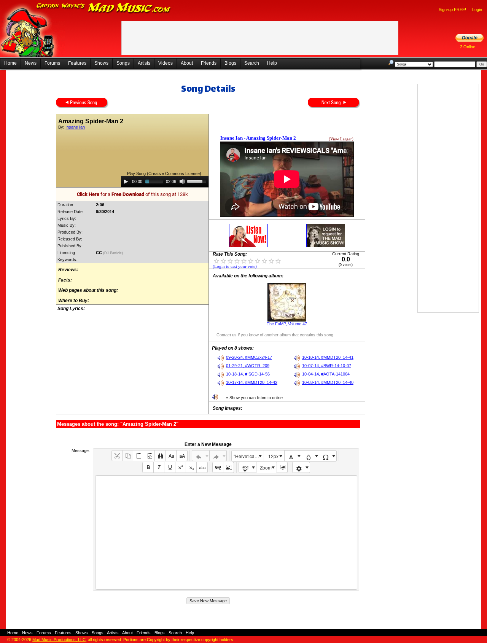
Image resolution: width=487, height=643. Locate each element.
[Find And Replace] (160, 455)
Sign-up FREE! (452, 9)
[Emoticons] (301, 467)
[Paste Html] (149, 455)
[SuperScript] (180, 467)
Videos (165, 63)
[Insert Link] (218, 467)
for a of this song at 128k (132, 194)
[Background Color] (310, 456)
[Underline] (169, 467)
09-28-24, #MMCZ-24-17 (249, 357)
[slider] (197, 181)
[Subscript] (191, 467)
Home (10, 63)
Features (77, 63)
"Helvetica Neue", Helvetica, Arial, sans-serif (248, 456)
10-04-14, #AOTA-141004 (326, 374)
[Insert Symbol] (327, 456)
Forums (52, 63)
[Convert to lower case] (171, 455)
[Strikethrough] (202, 467)
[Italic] (159, 467)
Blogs (230, 63)
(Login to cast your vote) (235, 266)
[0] (216, 260)
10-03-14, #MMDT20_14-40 (327, 382)
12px (273, 456)
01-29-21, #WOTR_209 (247, 365)
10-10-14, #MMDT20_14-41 (327, 357)
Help (272, 63)
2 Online (467, 47)
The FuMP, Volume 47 (287, 324)
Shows (101, 63)
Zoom (266, 467)
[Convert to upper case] (182, 455)
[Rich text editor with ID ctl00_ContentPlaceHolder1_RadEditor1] (226, 532)
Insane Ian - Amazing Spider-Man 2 (258, 138)
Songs (123, 63)
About (187, 63)
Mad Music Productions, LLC (59, 639)
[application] (164, 181)
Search (251, 63)
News (31, 63)
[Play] (126, 181)
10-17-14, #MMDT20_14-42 (251, 382)
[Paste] (138, 455)
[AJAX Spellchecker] (247, 467)
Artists (144, 63)
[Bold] (148, 467)
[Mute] (182, 181)
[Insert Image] (228, 467)
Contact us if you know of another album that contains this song (274, 335)
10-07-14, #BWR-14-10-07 (326, 365)
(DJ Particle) (113, 253)
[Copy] (128, 455)
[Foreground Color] (293, 456)
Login (477, 9)
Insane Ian (75, 127)
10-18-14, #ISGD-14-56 (248, 374)
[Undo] (200, 455)
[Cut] (117, 455)
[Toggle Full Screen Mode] (282, 467)
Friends (208, 63)
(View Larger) (341, 139)
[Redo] (218, 455)
